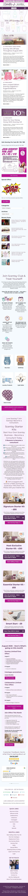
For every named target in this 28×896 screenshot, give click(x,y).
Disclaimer (13, 891)
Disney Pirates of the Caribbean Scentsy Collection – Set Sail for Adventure (19, 221)
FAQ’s (14, 845)
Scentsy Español (17, 46)
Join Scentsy (9, 744)
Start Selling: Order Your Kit (14, 834)
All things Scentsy (7, 46)
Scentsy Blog (14, 873)
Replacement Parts (14, 839)
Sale (14, 826)
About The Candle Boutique (14, 879)
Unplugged (14, 819)
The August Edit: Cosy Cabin (13, 660)
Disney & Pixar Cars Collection (14, 689)
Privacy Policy (6, 891)
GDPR (18, 891)
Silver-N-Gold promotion (12, 662)
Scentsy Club (14, 843)
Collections (14, 817)
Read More (6, 64)
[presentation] (14, 39)
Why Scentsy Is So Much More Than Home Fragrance (18, 237)
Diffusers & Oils (14, 813)
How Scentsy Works (14, 841)
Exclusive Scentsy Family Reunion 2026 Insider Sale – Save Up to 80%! (19, 229)
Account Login (13, 892)
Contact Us (14, 875)
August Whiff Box (10, 658)
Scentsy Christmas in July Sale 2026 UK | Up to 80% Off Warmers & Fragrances (18, 253)
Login (14, 853)
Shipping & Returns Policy (14, 849)
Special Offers (14, 847)
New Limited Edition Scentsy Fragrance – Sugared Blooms (11, 86)
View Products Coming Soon (14, 707)
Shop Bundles (10, 678)
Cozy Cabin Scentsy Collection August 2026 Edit (18, 245)
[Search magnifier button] (2, 8)
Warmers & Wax (14, 811)
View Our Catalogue (14, 837)
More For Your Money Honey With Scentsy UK (12, 121)
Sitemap (6, 892)
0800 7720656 (14, 870)
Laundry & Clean (14, 821)
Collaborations (14, 815)
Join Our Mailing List (14, 877)
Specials (14, 828)
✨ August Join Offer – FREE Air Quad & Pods (14, 1)
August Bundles (9, 675)
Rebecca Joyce (7, 53)
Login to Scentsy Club (14, 851)
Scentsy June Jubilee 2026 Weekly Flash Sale (17, 261)
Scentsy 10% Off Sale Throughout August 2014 (13, 50)
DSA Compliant (22, 892)
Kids (14, 824)
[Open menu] (24, 8)
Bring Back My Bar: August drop (14, 661)
